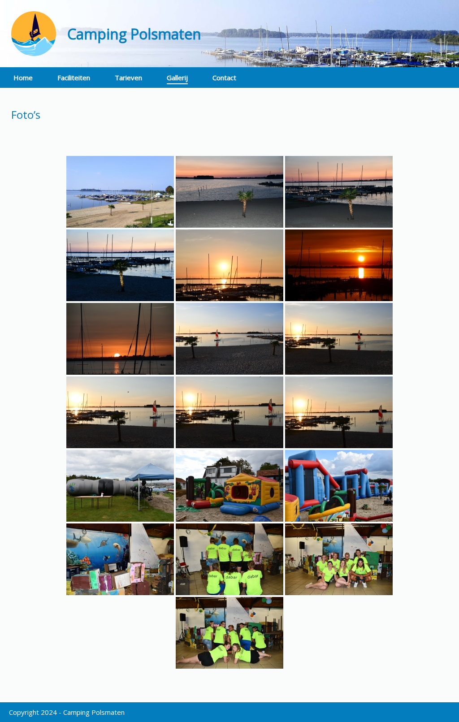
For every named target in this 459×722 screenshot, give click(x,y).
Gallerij (177, 77)
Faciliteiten (73, 77)
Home (23, 77)
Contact (224, 77)
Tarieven (128, 77)
